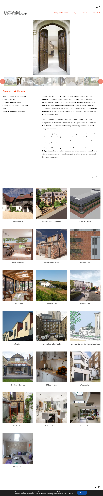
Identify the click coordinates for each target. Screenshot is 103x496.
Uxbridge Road (85, 262)
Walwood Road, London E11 (51, 222)
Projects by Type (61, 12)
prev (94, 177)
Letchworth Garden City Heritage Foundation (85, 344)
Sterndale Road (85, 426)
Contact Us (96, 12)
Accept (82, 493)
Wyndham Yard (85, 385)
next (98, 177)
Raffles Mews (17, 344)
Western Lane (17, 426)
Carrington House (85, 222)
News (75, 12)
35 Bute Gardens (51, 385)
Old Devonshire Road (18, 385)
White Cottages (18, 222)
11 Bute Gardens (17, 303)
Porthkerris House (51, 303)
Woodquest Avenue (17, 262)
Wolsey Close (17, 467)
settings (70, 494)
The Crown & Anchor (51, 426)
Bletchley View (85, 303)
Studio (84, 12)
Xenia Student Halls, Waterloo (51, 344)
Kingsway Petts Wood (51, 262)
